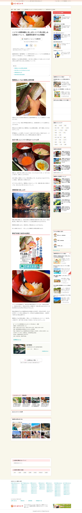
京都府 (25, 472)
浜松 (64, 142)
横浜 (56, 125)
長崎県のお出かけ (66, 487)
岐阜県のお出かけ (42, 486)
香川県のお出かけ (58, 494)
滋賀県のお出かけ (49, 491)
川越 (60, 142)
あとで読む (58, 1)
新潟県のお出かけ (24, 487)
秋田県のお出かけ (14, 490)
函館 (65, 144)
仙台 (56, 130)
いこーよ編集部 (33, 29)
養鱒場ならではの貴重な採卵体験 (20, 68)
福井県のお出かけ (24, 491)
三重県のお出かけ (42, 487)
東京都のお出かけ (34, 484)
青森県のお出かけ (14, 487)
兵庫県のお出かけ (49, 487)
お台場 (67, 127)
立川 (60, 132)
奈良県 (35, 472)
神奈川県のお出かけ (34, 486)
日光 (64, 132)
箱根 (56, 142)
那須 (65, 125)
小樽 (61, 144)
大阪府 (20, 472)
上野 (56, 139)
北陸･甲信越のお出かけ (25, 483)
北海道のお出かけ (14, 484)
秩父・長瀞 (57, 127)
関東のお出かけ (33, 483)
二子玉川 (61, 130)
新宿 (66, 130)
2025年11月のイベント (18, 463)
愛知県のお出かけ (42, 484)
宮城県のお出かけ (14, 486)
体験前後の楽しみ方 (18, 72)
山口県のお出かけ (58, 487)
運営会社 (22, 500)
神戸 (15, 472)
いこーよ (13, 1)
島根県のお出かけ (58, 490)
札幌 (56, 132)
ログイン (69, 1)
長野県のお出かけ (24, 484)
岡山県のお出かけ (58, 486)
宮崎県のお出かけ (66, 491)
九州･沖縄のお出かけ (67, 483)
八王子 (65, 139)
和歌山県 (40, 472)
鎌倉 (65, 137)
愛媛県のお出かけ (58, 491)
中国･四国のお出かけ (58, 483)
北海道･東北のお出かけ (15, 483)
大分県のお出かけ (66, 490)
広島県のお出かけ (58, 484)
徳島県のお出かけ (58, 495)
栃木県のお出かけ (34, 491)
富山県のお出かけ (24, 490)
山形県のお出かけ (14, 491)
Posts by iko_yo (56, 250)
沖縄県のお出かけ (66, 494)
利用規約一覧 (39, 500)
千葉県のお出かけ (34, 487)
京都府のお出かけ (49, 486)
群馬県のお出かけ (34, 490)
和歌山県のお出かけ (50, 490)
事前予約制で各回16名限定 (19, 74)
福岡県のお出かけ (66, 484)
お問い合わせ (14, 500)
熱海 (60, 139)
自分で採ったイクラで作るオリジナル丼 (22, 70)
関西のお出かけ (49, 483)
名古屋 (60, 125)
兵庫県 (30, 472)
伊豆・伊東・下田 (58, 137)
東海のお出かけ (41, 483)
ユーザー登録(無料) (64, 1)
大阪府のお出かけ (49, 484)
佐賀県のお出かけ (66, 486)
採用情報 (30, 500)
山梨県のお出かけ (24, 486)
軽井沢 (56, 144)
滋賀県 (46, 472)
